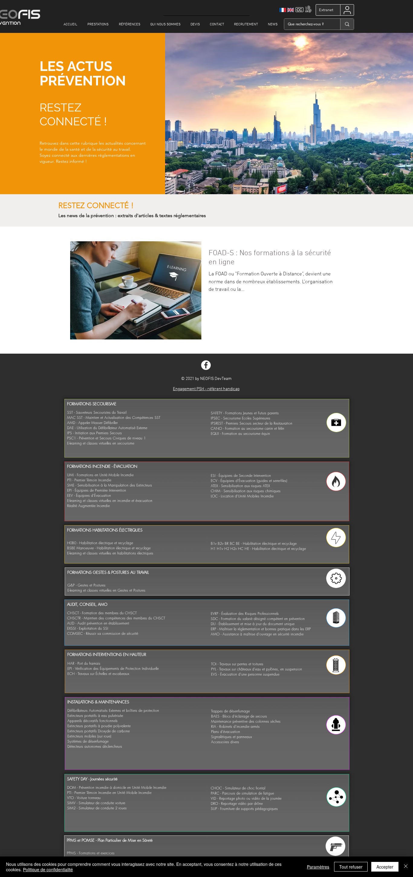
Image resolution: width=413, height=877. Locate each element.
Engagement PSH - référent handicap (206, 389)
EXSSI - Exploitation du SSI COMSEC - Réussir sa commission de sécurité (102, 631)
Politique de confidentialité (48, 869)
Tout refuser (351, 867)
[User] (347, 10)
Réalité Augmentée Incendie (88, 505)
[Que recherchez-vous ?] (347, 24)
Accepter (384, 867)
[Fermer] (405, 866)
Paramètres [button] (318, 867)
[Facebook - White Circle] (206, 365)
